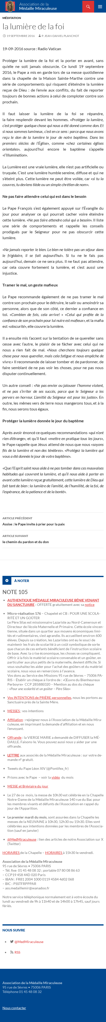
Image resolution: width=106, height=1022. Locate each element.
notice (89, 604)
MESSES (13, 711)
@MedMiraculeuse (21, 839)
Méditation (11, 18)
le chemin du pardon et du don (25, 539)
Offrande (14, 737)
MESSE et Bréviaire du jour (27, 786)
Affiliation (15, 720)
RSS (17, 952)
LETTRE (13, 755)
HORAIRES (11, 852)
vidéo (56, 777)
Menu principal (100, 7)
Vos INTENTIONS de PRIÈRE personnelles (39, 697)
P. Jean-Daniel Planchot (60, 36)
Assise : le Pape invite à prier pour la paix (33, 521)
